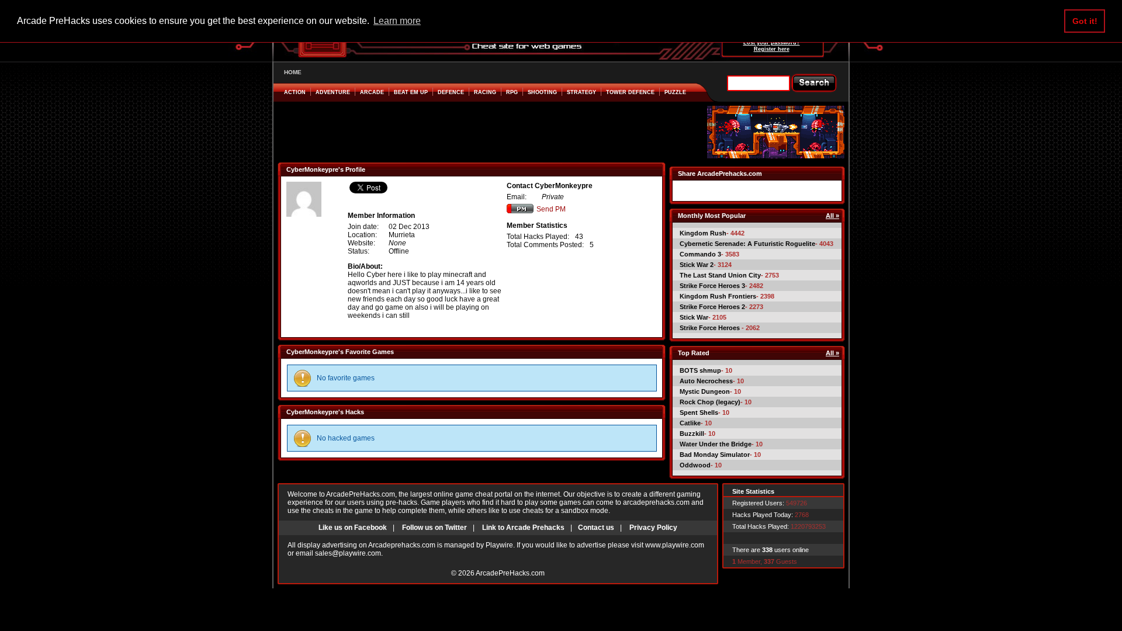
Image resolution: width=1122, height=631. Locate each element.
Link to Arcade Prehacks (523, 527)
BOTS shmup (700, 370)
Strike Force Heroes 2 (712, 306)
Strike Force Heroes (711, 327)
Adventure (333, 92)
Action (295, 92)
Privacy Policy (653, 527)
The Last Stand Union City (720, 275)
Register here (771, 49)
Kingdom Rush (703, 233)
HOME (293, 72)
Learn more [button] (397, 21)
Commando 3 (700, 254)
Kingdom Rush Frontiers (718, 296)
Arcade (372, 92)
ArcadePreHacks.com (510, 573)
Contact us (596, 527)
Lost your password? (771, 43)
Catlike (690, 423)
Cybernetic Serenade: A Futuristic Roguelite (747, 243)
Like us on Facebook (352, 527)
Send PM (551, 209)
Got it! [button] (1084, 21)
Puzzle (675, 92)
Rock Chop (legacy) (710, 401)
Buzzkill (692, 433)
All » (832, 215)
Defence (451, 92)
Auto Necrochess (706, 380)
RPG (512, 92)
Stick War (694, 317)
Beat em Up (411, 92)
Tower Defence (630, 92)
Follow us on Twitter (434, 527)
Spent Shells (699, 412)
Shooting (542, 92)
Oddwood (695, 465)
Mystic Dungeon (705, 391)
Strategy (581, 92)
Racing (485, 92)
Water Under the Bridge (716, 444)
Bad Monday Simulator (715, 454)
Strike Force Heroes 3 (712, 285)
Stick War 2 (697, 264)
